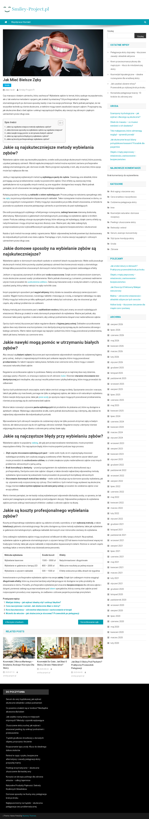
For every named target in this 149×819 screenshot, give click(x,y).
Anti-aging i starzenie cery (123, 191)
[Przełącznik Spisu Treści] (59, 122)
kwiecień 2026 (117, 346)
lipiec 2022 (115, 486)
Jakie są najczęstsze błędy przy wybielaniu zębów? (27, 136)
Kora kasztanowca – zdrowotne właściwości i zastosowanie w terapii (39, 610)
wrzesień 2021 (117, 540)
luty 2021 (115, 578)
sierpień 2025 (117, 389)
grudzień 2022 (117, 465)
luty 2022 (115, 513)
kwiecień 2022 (117, 502)
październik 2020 (118, 600)
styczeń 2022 (117, 519)
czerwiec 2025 (117, 400)
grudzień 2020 (117, 589)
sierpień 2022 (117, 481)
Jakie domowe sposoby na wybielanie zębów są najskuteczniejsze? (34, 130)
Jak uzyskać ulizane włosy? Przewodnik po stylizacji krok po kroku (128, 86)
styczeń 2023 (117, 459)
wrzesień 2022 (117, 475)
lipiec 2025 (115, 394)
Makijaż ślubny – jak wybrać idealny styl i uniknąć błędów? (33, 602)
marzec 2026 (117, 351)
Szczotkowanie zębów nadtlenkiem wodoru (91, 622)
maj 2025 (115, 405)
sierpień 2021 (117, 546)
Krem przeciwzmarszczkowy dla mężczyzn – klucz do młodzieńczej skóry (127, 65)
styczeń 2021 (117, 583)
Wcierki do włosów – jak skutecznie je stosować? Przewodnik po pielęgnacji (42, 613)
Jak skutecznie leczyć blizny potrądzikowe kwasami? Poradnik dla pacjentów (127, 143)
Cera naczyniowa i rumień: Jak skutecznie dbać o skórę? (33, 606)
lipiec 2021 (115, 551)
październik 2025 (118, 378)
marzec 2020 (117, 637)
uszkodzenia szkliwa (37, 282)
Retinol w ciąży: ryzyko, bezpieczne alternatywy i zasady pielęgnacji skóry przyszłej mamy (23, 759)
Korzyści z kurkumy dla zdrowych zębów (17, 622)
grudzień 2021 (117, 524)
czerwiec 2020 (117, 621)
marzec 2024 (117, 432)
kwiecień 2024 (117, 427)
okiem (52, 588)
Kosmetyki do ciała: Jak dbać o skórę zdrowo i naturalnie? (52, 663)
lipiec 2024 (115, 416)
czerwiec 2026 (117, 335)
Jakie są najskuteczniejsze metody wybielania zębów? (28, 127)
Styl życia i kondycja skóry (122, 238)
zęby (8, 198)
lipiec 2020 (115, 616)
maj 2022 (115, 497)
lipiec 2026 (115, 330)
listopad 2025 (117, 373)
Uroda (7, 85)
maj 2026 (115, 340)
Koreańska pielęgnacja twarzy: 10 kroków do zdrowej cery (126, 95)
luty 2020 (115, 643)
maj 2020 (115, 627)
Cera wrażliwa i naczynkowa (123, 197)
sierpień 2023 (117, 448)
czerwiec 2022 (117, 492)
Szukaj (110, 31)
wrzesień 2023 (117, 443)
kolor (63, 376)
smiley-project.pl (26, 90)
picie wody (43, 397)
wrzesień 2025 (117, 384)
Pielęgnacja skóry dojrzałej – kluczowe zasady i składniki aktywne (128, 54)
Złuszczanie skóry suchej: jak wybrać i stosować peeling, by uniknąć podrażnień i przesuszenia (25, 729)
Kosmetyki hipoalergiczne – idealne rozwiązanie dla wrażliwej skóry (127, 76)
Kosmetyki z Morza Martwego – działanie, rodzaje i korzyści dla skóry (18, 664)
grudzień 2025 (117, 367)
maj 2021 (115, 562)
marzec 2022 (117, 508)
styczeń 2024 (117, 438)
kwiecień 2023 (117, 454)
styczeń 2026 (117, 362)
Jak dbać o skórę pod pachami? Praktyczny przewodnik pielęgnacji (86, 665)
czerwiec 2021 (117, 556)
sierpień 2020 (117, 610)
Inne (113, 207)
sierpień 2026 (117, 324)
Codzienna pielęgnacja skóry (124, 202)
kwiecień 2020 (117, 632)
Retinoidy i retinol (118, 227)
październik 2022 (118, 470)
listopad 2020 (117, 594)
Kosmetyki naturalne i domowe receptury (125, 215)
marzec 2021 (117, 573)
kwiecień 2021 (117, 567)
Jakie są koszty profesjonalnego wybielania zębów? (27, 139)
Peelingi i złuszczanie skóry (123, 222)
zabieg (35, 443)
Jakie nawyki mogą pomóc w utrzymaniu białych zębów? (29, 133)
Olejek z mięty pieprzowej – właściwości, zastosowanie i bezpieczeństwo (123, 155)
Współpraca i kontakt (21, 22)
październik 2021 (118, 535)
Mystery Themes (29, 816)
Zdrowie (114, 249)
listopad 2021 (117, 529)
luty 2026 (115, 357)
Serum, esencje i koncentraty (124, 233)
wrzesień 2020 (117, 605)
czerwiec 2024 (117, 421)
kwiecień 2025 (117, 411)
